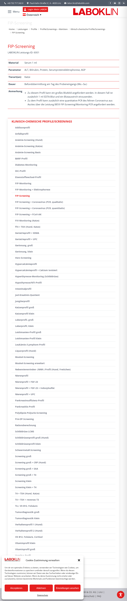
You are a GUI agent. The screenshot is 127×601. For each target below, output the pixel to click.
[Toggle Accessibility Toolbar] (121, 595)
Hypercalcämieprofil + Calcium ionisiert (36, 270)
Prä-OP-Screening (24, 419)
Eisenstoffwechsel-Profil (28, 177)
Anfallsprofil (21, 133)
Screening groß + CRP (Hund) (30, 462)
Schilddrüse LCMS (24, 431)
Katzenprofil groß (24, 307)
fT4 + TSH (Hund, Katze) (27, 226)
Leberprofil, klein (24, 326)
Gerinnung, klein (24, 251)
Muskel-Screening (24, 357)
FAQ (99, 596)
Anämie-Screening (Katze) (29, 146)
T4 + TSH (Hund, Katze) (27, 493)
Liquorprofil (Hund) (25, 350)
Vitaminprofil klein (25, 543)
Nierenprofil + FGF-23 (26, 381)
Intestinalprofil (23, 288)
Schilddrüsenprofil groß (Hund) (32, 437)
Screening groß (23, 456)
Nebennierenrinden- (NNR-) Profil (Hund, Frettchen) (43, 369)
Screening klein (23, 481)
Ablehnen (41, 588)
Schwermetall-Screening (28, 450)
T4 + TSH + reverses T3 (27, 499)
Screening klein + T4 (25, 487)
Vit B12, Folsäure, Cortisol (29, 536)
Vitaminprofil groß (25, 549)
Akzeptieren (16, 588)
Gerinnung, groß (24, 245)
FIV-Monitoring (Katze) (27, 220)
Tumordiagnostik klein (27, 518)
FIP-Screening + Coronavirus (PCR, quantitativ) (40, 208)
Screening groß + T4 (25, 474)
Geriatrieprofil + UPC (26, 239)
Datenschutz (42, 595)
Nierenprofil (21, 375)
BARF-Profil (21, 158)
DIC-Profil (20, 170)
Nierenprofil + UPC (25, 394)
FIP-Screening (22, 195)
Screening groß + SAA (26, 468)
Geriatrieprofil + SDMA (27, 232)
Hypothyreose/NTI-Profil (28, 282)
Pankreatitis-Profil (25, 406)
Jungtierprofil (22, 301)
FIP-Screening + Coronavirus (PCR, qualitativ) (39, 201)
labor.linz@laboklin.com (78, 3)
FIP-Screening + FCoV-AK (28, 214)
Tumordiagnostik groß (27, 512)
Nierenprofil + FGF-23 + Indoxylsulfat (35, 388)
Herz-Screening (23, 257)
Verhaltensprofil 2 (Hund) (28, 530)
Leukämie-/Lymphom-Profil (30, 344)
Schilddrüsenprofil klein (28, 443)
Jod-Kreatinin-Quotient (27, 295)
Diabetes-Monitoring (26, 164)
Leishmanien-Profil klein (28, 338)
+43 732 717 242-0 (15, 3)
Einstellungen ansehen (67, 588)
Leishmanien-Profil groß (28, 332)
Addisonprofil (22, 127)
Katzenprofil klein (24, 313)
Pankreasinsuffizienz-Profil (29, 400)
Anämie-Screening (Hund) (29, 139)
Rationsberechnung (25, 425)
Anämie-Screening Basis (28, 152)
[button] (79, 560)
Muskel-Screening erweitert (30, 363)
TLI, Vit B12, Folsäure (26, 505)
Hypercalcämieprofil (26, 264)
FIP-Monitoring (23, 183)
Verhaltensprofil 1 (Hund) (28, 524)
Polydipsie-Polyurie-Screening (31, 412)
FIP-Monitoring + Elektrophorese (32, 189)
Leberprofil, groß (24, 319)
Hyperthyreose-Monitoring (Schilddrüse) (36, 276)
